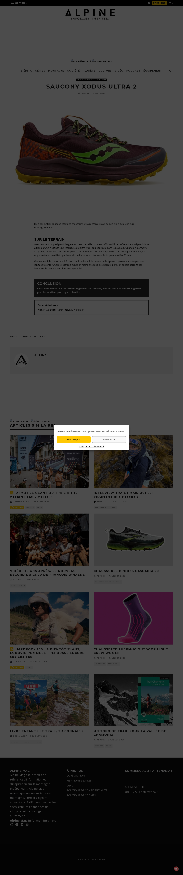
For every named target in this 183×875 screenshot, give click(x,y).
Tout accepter (74, 439)
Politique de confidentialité (91, 446)
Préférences (109, 439)
